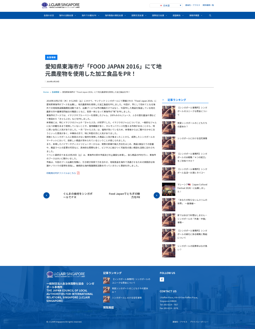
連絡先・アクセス (192, 5)
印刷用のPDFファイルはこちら (61, 173)
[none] (166, 5)
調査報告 (177, 15)
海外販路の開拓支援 (114, 15)
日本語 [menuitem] (166, 5)
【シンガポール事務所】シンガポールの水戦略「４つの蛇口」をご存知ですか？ (192, 157)
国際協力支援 (158, 15)
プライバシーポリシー (199, 321)
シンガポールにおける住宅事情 (192, 138)
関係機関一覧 (208, 5)
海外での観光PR (89, 15)
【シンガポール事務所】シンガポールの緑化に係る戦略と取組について (192, 234)
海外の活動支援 (66, 15)
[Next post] (157, 195)
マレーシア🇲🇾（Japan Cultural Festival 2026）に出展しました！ (192, 188)
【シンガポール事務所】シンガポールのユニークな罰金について (192, 111)
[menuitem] (166, 5)
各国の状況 (49, 15)
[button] (210, 15)
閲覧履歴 (108, 307)
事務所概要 (194, 15)
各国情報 (51, 57)
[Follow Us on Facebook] (162, 279)
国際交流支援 (137, 15)
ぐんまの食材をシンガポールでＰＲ (77, 195)
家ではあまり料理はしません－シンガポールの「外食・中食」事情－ (192, 219)
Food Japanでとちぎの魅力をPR (124, 195)
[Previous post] (46, 195)
